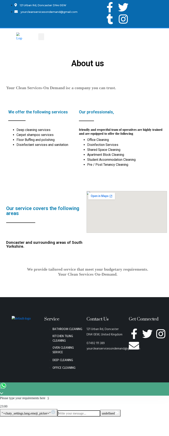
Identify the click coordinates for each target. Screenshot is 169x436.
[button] (41, 36)
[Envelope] (134, 345)
